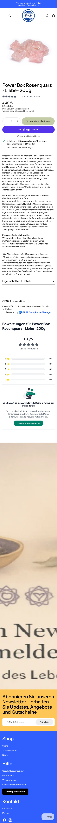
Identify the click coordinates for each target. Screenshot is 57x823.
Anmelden (44, 722)
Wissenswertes (9, 750)
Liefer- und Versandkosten (14, 784)
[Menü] (3, 15)
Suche (5, 746)
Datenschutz (8, 775)
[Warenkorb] (53, 15)
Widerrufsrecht (9, 780)
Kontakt (6, 813)
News (5, 755)
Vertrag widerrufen (15, 791)
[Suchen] (9, 15)
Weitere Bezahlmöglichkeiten (28, 136)
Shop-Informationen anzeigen (19, 147)
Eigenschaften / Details (16, 281)
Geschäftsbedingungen (13, 771)
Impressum (7, 808)
